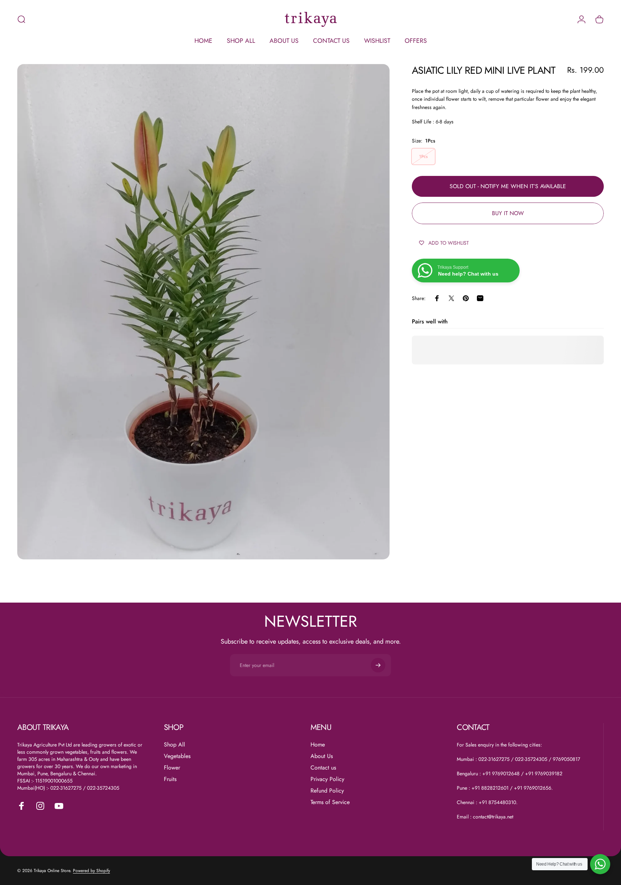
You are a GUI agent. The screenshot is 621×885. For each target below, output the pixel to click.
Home (317, 744)
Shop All (174, 744)
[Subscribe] (378, 665)
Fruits (170, 779)
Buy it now (508, 213)
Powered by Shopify (91, 870)
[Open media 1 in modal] (203, 311)
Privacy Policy (327, 779)
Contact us (323, 767)
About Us (321, 756)
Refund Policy (327, 790)
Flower (172, 767)
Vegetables (177, 756)
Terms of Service (330, 802)
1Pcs (423, 157)
